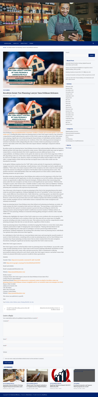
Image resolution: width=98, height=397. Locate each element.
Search (67, 52)
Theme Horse (29, 394)
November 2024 (70, 115)
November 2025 (70, 92)
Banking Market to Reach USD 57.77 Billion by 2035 (78, 72)
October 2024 (69, 116)
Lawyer (18, 302)
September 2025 (70, 96)
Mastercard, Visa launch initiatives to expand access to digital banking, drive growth (37, 387)
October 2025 (69, 94)
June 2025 (68, 101)
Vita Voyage (68, 148)
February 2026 (69, 86)
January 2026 (69, 88)
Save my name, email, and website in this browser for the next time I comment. (24, 358)
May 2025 (68, 103)
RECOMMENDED (8, 367)
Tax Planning (6, 90)
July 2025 (68, 99)
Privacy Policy (24, 43)
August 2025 (69, 97)
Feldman (15, 302)
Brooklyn (7, 302)
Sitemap (31, 43)
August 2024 (69, 120)
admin (14, 95)
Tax (30, 302)
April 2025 (68, 105)
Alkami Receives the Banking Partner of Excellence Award (50, 308)
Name (5, 339)
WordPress (44, 394)
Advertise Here (7, 43)
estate (11, 302)
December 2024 (70, 113)
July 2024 (68, 122)
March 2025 (69, 107)
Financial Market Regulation (73, 133)
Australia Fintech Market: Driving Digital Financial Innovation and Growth (13, 387)
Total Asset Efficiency (15, 394)
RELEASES (27, 302)
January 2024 (69, 124)
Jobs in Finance (69, 135)
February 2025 (69, 109)
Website (5, 352)
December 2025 (70, 90)
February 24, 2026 (54, 388)
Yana (33, 302)
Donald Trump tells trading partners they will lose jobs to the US (18, 308)
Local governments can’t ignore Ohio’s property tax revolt (80, 75)
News (67, 137)
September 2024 (70, 118)
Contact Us (16, 43)
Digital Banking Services (72, 131)
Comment (6, 321)
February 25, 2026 (30, 388)
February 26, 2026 (7, 388)
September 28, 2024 (7, 95)
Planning (23, 302)
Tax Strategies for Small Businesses (74, 140)
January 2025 (69, 111)
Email (5, 345)
